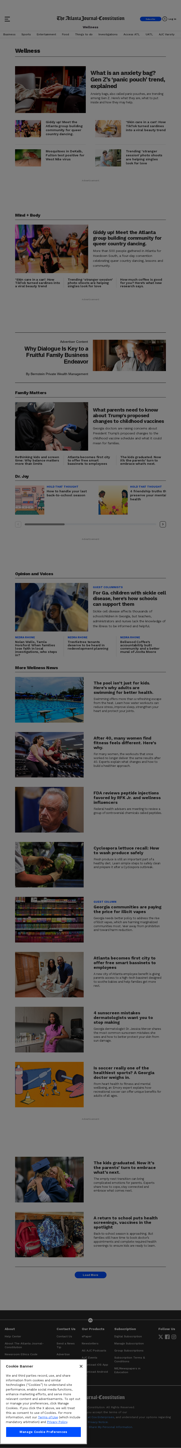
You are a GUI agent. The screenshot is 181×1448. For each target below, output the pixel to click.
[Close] (81, 1366)
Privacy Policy (57, 1422)
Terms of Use (48, 1417)
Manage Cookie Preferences (43, 1432)
